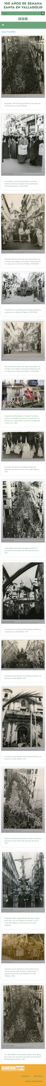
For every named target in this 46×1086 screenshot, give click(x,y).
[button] (3, 24)
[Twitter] (19, 18)
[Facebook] (23, 18)
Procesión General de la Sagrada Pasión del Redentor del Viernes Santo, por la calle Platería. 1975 (21, 469)
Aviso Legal (38, 1076)
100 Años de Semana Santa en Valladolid (23, 5)
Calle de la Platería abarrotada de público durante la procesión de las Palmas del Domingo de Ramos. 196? (22, 840)
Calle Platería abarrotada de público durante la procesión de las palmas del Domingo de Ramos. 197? (21, 550)
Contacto (25, 1076)
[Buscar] (43, 13)
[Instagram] (26, 18)
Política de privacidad (34, 1081)
